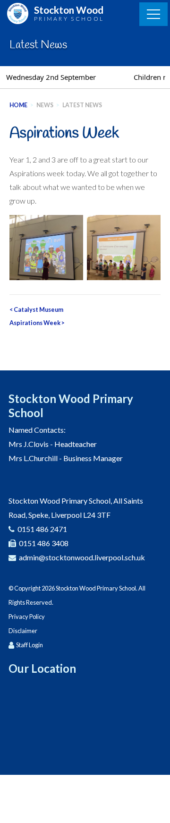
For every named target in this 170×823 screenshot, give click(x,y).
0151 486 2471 (42, 528)
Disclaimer (22, 630)
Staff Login (29, 645)
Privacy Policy (26, 616)
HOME (18, 105)
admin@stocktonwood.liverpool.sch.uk (82, 557)
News (44, 105)
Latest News (82, 105)
